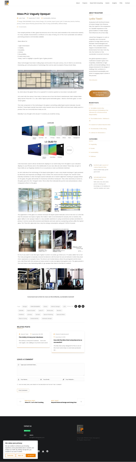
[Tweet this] (75, 306)
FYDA (121, 3)
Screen (23, 23)
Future (33, 21)
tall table (96, 177)
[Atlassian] (43, 451)
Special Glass (38, 23)
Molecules (67, 21)
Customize (10, 455)
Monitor (73, 21)
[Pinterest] (47, 451)
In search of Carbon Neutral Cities (100, 124)
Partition (77, 21)
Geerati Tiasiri (24, 334)
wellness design (62, 23)
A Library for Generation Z (98, 132)
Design (20, 21)
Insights (114, 3)
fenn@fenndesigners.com (36, 437)
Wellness (53, 18)
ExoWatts (96, 165)
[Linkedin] (39, 451)
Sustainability (47, 18)
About (78, 3)
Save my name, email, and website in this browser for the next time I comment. (40, 384)
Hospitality (94, 144)
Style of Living (46, 23)
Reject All (20, 455)
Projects (85, 3)
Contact (127, 3)
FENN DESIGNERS (27, 21)
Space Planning (30, 23)
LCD (45, 21)
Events (107, 3)
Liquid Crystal (55, 21)
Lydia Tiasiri (22, 18)
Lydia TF (62, 21)
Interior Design (40, 21)
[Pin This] (83, 306)
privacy (19, 23)
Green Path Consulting (96, 3)
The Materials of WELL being (99, 128)
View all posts (93, 80)
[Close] (36, 441)
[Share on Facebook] (79, 306)
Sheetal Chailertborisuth (62, 334)
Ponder (93, 148)
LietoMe (49, 21)
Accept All (31, 455)
